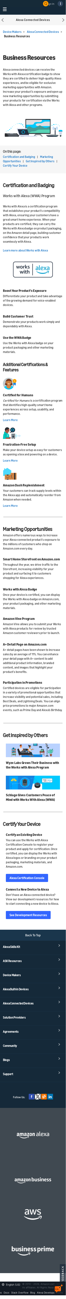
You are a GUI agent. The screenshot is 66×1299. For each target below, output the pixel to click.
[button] (2, 20)
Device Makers (12, 32)
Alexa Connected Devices (43, 32)
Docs (6, 1292)
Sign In (50, 3)
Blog (32, 1292)
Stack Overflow (19, 1292)
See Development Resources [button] (28, 915)
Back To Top (33, 935)
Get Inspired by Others (40, 161)
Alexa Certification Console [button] (27, 878)
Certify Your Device (15, 165)
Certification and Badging (19, 157)
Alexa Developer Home (50, 1292)
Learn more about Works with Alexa (25, 250)
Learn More (10, 420)
